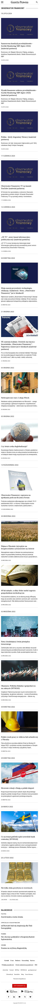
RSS (36, 965)
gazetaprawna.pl (32, 970)
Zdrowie (3, 945)
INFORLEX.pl (24, 970)
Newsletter (17, 974)
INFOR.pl (17, 970)
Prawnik (3, 934)
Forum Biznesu (29, 974)
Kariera (32, 960)
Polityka (3, 914)
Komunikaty (25, 960)
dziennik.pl (5, 970)
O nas (12, 960)
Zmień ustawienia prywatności (24, 965)
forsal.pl (12, 970)
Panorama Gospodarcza (19, 978)
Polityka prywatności (8, 965)
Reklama (17, 960)
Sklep (22, 974)
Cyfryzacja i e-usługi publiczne (10, 922)
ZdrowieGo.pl (9, 974)
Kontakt (6, 960)
